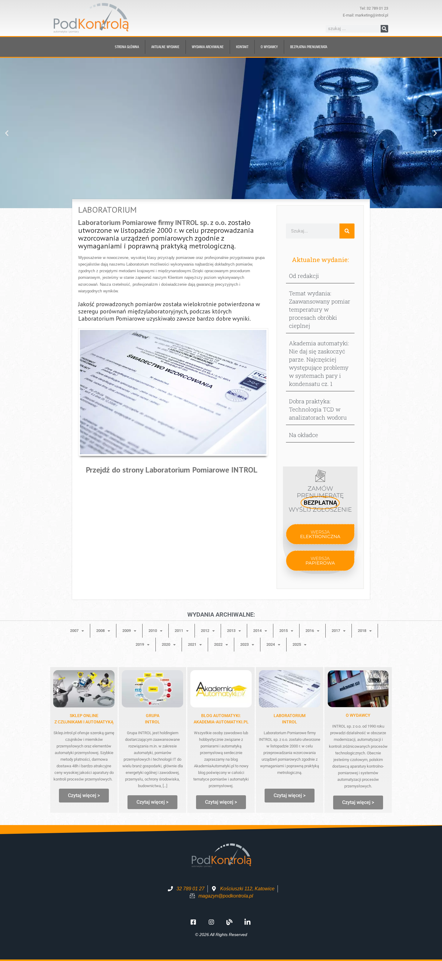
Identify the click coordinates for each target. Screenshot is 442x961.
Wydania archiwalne (208, 47)
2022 (218, 644)
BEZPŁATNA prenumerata (308, 47)
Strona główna (127, 47)
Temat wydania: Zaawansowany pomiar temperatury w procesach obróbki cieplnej (319, 309)
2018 (362, 630)
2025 (297, 644)
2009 (126, 630)
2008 (100, 630)
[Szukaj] (384, 28)
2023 (244, 644)
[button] (7, 133)
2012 (205, 630)
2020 (166, 644)
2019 (140, 644)
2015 (283, 630)
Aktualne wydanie (165, 47)
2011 (179, 630)
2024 (270, 644)
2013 (231, 630)
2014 (257, 630)
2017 (336, 630)
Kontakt (242, 47)
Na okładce (303, 435)
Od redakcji (304, 275)
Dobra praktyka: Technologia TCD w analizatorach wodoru (318, 409)
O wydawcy (269, 47)
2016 (309, 630)
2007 (74, 630)
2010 (153, 630)
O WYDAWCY (358, 715)
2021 (192, 644)
